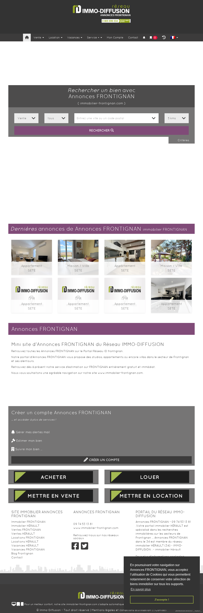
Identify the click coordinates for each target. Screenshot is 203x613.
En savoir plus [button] (141, 589)
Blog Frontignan (22, 553)
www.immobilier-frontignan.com (95, 527)
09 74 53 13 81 (83, 523)
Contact (133, 37)
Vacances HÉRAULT (25, 545)
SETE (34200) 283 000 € (171, 294)
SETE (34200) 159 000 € (31, 255)
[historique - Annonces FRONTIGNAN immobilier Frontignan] (164, 37)
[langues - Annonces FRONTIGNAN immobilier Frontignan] (174, 38)
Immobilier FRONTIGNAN (28, 521)
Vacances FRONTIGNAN (28, 549)
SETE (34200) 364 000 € (78, 294)
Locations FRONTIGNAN (28, 537)
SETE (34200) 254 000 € (124, 294)
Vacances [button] (73, 37)
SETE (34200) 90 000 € (124, 255)
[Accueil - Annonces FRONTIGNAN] (101, 9)
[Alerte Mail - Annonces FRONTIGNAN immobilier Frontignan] (144, 38)
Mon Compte (115, 37)
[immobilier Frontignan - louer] (149, 477)
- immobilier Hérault (167, 549)
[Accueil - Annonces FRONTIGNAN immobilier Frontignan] (27, 37)
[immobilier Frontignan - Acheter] (53, 477)
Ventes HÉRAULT (23, 533)
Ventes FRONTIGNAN (26, 529)
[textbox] (116, 118)
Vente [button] (38, 37)
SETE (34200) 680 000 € (171, 255)
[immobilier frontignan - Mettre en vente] (53, 495)
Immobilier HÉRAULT (25, 525)
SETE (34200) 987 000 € (78, 255)
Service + (93, 37)
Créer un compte (103, 460)
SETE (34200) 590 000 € (31, 294)
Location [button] (54, 37)
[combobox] (116, 118)
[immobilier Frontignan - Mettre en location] (149, 495)
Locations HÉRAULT (24, 541)
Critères (183, 140)
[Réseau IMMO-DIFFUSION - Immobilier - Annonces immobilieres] (101, 593)
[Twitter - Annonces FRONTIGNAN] (84, 546)
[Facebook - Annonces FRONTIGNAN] (75, 546)
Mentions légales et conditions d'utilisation (122, 610)
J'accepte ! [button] (161, 599)
